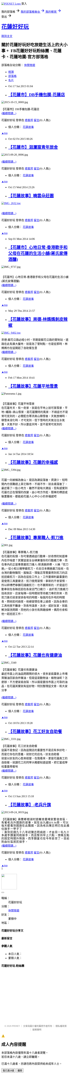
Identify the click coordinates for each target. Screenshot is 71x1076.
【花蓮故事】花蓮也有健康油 (35, 655)
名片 (11, 80)
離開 (20, 1070)
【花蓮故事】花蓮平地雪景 (33, 386)
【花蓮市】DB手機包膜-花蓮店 (36, 94)
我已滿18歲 (8, 1070)
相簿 (11, 72)
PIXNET (16, 1026)
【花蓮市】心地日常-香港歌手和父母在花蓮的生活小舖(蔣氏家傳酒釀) (38, 253)
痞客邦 (29, 120)
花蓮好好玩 (15, 27)
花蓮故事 (28, 127)
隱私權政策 (61, 1026)
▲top (4, 133)
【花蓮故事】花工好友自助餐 (35, 731)
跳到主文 (6, 36)
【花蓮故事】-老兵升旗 (29, 805)
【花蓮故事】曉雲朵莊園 (31, 196)
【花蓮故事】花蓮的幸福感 (33, 462)
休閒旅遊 (29, 65)
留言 (36, 120)
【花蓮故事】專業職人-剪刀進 (35, 537)
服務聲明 (36, 1029)
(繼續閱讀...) (8, 113)
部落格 (12, 76)
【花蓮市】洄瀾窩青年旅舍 (33, 147)
